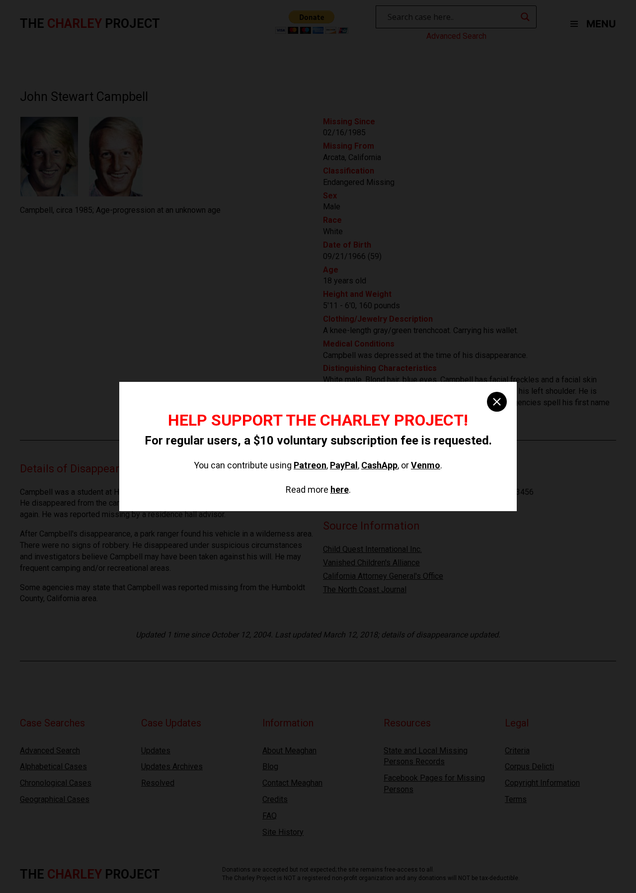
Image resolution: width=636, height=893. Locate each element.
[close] (497, 402)
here (339, 489)
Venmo (425, 465)
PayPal (344, 465)
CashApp (379, 465)
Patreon (310, 465)
